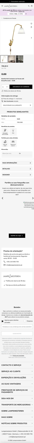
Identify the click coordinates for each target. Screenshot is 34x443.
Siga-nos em (7, 398)
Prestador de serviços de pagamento (14, 391)
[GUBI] (10, 74)
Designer (6, 175)
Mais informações (9, 163)
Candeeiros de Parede (9, 18)
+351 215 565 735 (12, 262)
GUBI (18, 119)
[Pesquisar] (28, 6)
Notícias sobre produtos (14, 423)
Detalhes (6, 169)
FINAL (16, 14)
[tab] (17, 365)
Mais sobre (6, 417)
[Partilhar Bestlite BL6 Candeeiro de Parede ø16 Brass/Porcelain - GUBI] (31, 27)
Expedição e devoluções (13, 377)
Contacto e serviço (11, 365)
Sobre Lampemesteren (12, 411)
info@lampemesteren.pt (14, 265)
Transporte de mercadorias (15, 404)
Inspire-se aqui (16, 235)
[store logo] (11, 6)
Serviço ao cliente (10, 371)
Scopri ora (21, 11)
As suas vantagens (11, 384)
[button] (4, 59)
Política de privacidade (18, 355)
